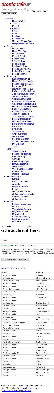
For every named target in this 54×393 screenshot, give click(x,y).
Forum (15, 189)
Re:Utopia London (9, 275)
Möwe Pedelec (18, 61)
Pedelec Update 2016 (21, 69)
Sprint (14, 34)
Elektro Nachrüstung (21, 71)
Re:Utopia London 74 (10, 353)
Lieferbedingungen (20, 161)
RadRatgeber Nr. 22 (21, 79)
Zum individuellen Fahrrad (24, 94)
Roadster (16, 36)
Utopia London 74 (9, 373)
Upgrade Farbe (18, 214)
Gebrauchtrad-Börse (21, 191)
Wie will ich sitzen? (20, 96)
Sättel (14, 146)
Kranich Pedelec (19, 56)
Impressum (34, 388)
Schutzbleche (18, 131)
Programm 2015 (19, 86)
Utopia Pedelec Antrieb (22, 81)
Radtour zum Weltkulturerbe (24, 91)
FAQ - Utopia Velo (20, 181)
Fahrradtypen (18, 39)
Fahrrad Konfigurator (21, 154)
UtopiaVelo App (19, 51)
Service (10, 201)
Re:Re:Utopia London (10, 281)
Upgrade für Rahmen (21, 209)
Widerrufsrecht (18, 166)
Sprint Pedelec (18, 64)
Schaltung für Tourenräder (23, 116)
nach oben (26, 390)
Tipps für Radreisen (20, 114)
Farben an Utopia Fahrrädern (25, 101)
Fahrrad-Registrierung (21, 204)
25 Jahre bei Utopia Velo (23, 194)
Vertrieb (10, 149)
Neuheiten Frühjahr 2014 (23, 89)
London (15, 29)
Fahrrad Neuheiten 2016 (23, 84)
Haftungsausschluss (20, 164)
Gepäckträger (18, 136)
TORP (15, 24)
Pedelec (10, 46)
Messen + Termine (20, 196)
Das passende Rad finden (23, 44)
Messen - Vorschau (20, 174)
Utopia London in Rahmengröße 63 (15, 322)
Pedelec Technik (19, 74)
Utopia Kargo (18, 54)
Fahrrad (10, 19)
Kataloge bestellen (20, 219)
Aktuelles (16, 184)
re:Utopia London (9, 364)
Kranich (15, 26)
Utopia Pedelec (18, 49)
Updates (15, 206)
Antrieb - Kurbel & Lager (23, 141)
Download (16, 221)
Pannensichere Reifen (21, 119)
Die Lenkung (18, 144)
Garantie (16, 159)
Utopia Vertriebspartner (22, 169)
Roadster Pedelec (19, 66)
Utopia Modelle (19, 21)
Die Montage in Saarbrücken (24, 106)
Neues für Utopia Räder (22, 41)
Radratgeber (12, 76)
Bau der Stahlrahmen (21, 109)
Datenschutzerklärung (11, 390)
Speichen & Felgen (20, 139)
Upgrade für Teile (20, 211)
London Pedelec (19, 59)
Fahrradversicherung (21, 216)
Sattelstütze (17, 129)
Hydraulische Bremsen (22, 121)
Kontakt (15, 179)
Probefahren (17, 171)
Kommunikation (14, 176)
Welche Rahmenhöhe (21, 99)
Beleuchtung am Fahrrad (23, 124)
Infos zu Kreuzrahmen (22, 111)
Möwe (15, 31)
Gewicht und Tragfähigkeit (24, 104)
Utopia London (8, 278)
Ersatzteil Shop (18, 156)
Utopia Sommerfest (20, 186)
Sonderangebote (19, 151)
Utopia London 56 (9, 375)
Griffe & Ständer (19, 134)
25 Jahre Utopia (19, 199)
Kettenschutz (18, 126)
